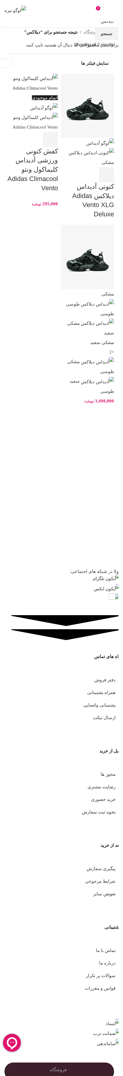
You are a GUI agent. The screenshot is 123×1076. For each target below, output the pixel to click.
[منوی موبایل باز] (111, 10)
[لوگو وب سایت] (15, 9)
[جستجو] (88, 10)
